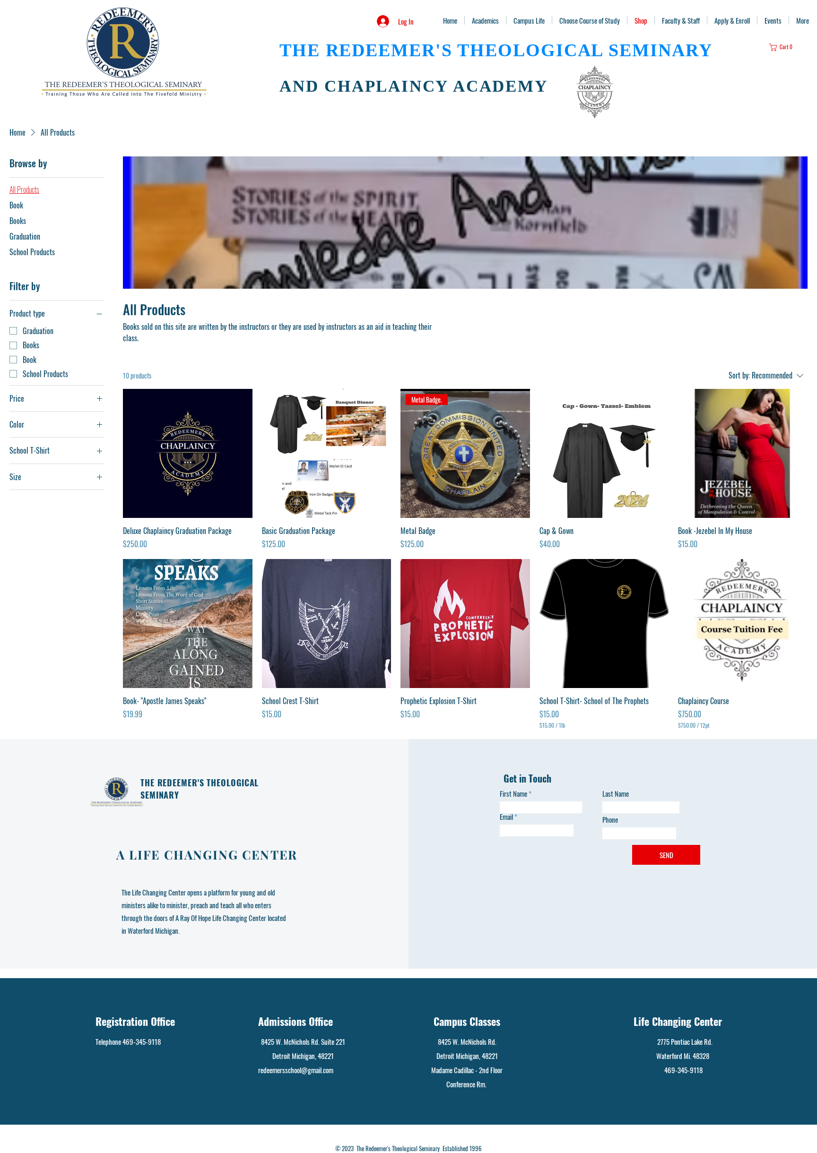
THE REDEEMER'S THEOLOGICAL (441, 50)
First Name (513, 793)
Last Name (615, 793)
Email (506, 816)
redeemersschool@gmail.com (295, 1070)
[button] (784, 47)
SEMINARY (657, 50)
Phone (610, 819)
